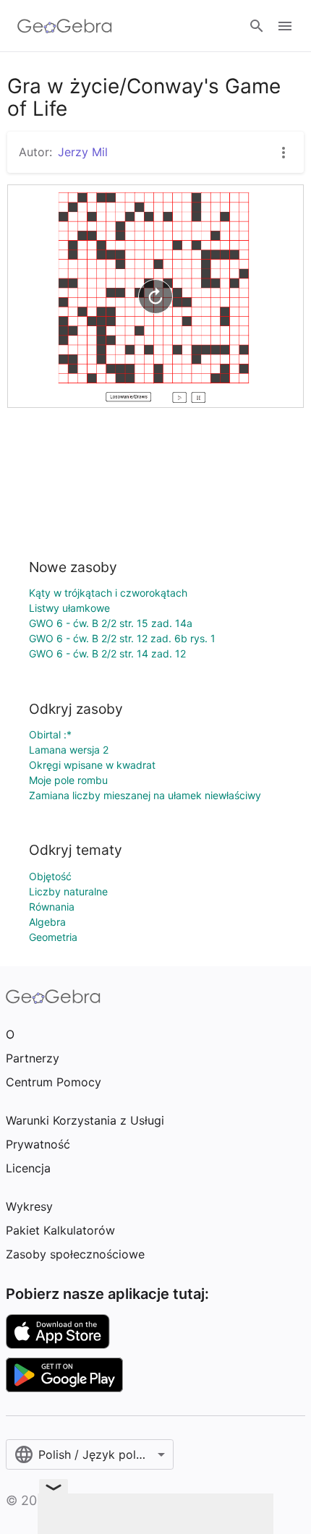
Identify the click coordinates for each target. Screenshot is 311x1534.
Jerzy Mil (83, 152)
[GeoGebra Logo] (64, 26)
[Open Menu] (285, 26)
